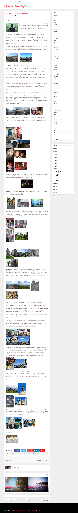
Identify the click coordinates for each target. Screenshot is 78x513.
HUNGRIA (56, 76)
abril (57, 175)
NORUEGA (56, 107)
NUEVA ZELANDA (57, 110)
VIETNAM (56, 139)
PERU (55, 114)
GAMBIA (55, 67)
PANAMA (55, 112)
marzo (57, 177)
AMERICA (43, 5)
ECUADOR (56, 58)
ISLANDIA (56, 85)
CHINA (55, 45)
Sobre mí (14, 1)
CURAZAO (56, 54)
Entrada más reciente (10, 500)
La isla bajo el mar (60, 171)
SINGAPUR (56, 123)
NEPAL (55, 105)
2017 (55, 160)
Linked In (37, 450)
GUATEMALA (56, 69)
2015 (55, 163)
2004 (55, 192)
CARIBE (11, 13)
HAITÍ (15, 13)
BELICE (55, 24)
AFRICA (37, 5)
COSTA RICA (56, 49)
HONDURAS (56, 74)
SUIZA (55, 128)
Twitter (24, 450)
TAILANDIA (56, 130)
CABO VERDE (56, 36)
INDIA (55, 78)
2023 (55, 153)
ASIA (48, 5)
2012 (55, 168)
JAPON (55, 90)
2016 (55, 162)
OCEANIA (53, 5)
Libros (19, 1)
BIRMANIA (56, 27)
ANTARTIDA (60, 5)
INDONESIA (56, 81)
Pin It (43, 450)
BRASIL (55, 33)
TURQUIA (56, 134)
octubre (57, 169)
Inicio (29, 500)
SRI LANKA (56, 125)
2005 (55, 191)
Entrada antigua (45, 500)
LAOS (55, 94)
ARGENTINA (56, 18)
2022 (55, 154)
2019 (55, 157)
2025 (55, 150)
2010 (55, 183)
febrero (57, 178)
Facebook (17, 450)
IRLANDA (56, 83)
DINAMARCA (56, 56)
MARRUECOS (56, 99)
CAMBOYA (56, 38)
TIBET (55, 132)
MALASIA (55, 96)
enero (57, 180)
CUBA (55, 51)
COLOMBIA (56, 47)
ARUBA (55, 20)
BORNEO (55, 31)
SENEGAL (56, 121)
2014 (55, 165)
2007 (55, 187)
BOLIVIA (55, 29)
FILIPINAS (56, 63)
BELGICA (55, 22)
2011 (55, 181)
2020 (55, 156)
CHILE (55, 42)
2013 (55, 166)
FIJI (54, 60)
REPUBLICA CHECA (57, 116)
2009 (55, 184)
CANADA (55, 40)
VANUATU (56, 137)
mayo (57, 174)
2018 (55, 159)
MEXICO (55, 101)
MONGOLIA (56, 103)
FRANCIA (55, 65)
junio (57, 172)
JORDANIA (56, 92)
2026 (55, 148)
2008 (55, 186)
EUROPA (32, 5)
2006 (55, 189)
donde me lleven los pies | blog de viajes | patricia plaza (24, 510)
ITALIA (55, 87)
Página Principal (8, 1)
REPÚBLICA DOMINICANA (22, 13)
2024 (55, 151)
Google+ (30, 450)
